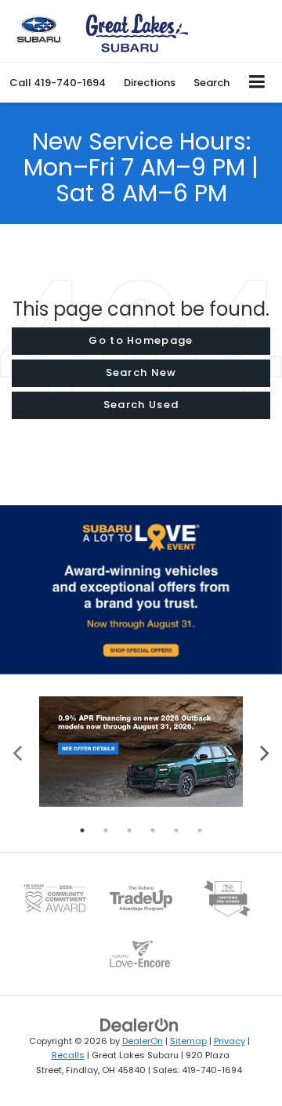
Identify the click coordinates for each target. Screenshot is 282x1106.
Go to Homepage (141, 340)
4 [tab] (153, 830)
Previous (17, 751)
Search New (141, 372)
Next (264, 751)
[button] (57, 82)
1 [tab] (82, 830)
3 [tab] (129, 830)
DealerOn (142, 1041)
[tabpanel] (141, 751)
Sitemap (188, 1041)
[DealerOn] (139, 1024)
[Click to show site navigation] (257, 83)
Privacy (229, 1041)
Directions (149, 82)
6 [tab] (200, 830)
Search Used (141, 404)
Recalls (68, 1055)
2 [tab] (106, 830)
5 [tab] (176, 830)
